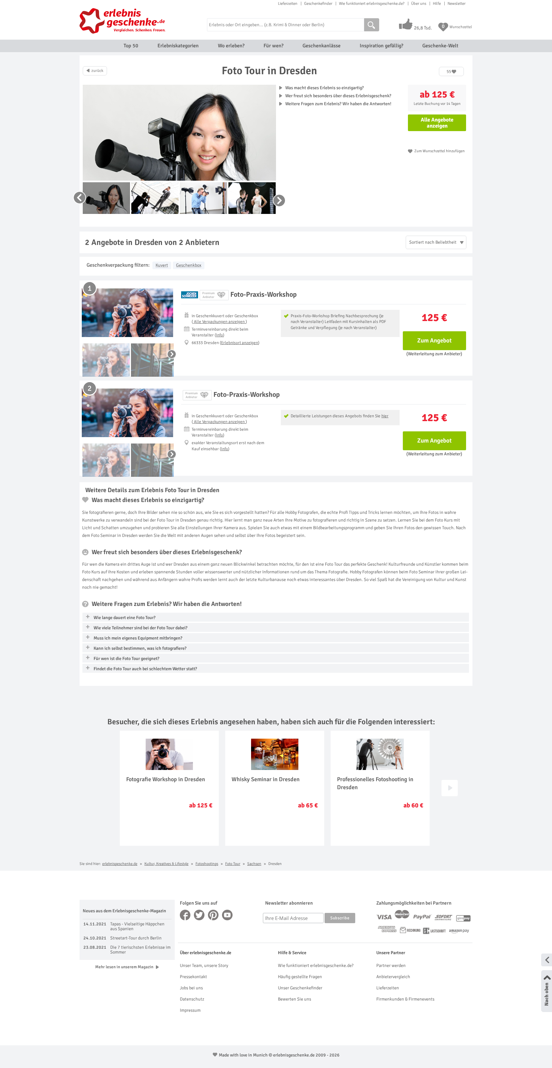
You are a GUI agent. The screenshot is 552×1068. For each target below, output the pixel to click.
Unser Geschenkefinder (300, 988)
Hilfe (437, 3)
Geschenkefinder (318, 3)
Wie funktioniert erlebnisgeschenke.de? (371, 3)
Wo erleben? (231, 46)
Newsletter (456, 3)
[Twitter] (199, 915)
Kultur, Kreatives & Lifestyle (166, 863)
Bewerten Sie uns (294, 999)
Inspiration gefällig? (381, 46)
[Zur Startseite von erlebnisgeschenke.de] (123, 21)
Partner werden (391, 965)
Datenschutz (192, 999)
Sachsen (254, 863)
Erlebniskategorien (178, 46)
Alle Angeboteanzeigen (437, 122)
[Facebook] (185, 915)
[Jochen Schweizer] (189, 295)
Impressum (190, 1010)
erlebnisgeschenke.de (119, 863)
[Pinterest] (213, 915)
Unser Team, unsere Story (204, 965)
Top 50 (131, 46)
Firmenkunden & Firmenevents (405, 999)
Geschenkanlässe (322, 46)
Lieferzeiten (287, 3)
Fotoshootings (206, 863)
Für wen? (273, 46)
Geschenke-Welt (440, 46)
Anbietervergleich (393, 976)
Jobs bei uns (191, 988)
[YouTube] (227, 915)
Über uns (418, 3)
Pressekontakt (193, 976)
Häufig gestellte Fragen (300, 976)
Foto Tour (232, 863)
